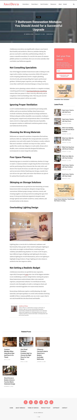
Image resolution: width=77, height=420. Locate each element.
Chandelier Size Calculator (61, 99)
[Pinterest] (4, 61)
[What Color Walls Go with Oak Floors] (58, 140)
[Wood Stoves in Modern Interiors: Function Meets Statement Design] (10, 370)
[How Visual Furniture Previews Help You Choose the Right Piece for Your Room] (26, 342)
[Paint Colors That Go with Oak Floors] (58, 112)
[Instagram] (36, 402)
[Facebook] (4, 53)
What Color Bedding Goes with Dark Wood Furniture (68, 129)
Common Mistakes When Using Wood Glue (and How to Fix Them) (9, 353)
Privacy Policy (45, 407)
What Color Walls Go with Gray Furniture (68, 157)
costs (26, 274)
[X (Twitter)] (31, 402)
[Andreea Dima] (14, 312)
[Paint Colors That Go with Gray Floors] (58, 121)
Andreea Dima (29, 34)
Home (11, 407)
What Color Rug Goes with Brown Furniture (68, 148)
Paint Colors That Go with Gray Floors (68, 120)
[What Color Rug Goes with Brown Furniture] (58, 149)
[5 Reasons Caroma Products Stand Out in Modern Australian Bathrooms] (42, 342)
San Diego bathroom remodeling (37, 91)
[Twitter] (4, 57)
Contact (64, 407)
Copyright (56, 407)
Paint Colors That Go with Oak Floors (68, 111)
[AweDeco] (11, 4)
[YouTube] (46, 402)
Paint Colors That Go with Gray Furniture (68, 166)
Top (39, 416)
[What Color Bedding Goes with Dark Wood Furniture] (58, 131)
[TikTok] (51, 402)
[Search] (73, 4)
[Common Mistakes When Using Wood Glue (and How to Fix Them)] (10, 342)
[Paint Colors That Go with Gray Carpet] (58, 176)
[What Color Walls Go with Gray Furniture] (58, 158)
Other (38, 17)
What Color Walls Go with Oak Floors (68, 139)
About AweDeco (20, 407)
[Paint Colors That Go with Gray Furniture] (58, 167)
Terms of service (33, 407)
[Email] (4, 65)
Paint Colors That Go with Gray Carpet (68, 175)
